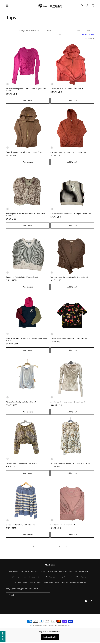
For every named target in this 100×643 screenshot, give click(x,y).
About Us (63, 571)
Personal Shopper (28, 577)
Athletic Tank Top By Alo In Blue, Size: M (21, 402)
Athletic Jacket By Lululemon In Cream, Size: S (67, 402)
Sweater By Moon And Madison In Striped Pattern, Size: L (71, 213)
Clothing (34, 571)
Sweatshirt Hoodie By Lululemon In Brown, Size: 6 (24, 152)
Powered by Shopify (64, 625)
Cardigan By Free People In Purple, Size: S (21, 463)
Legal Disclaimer (61, 582)
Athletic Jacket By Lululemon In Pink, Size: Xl (67, 89)
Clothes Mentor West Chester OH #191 (46, 625)
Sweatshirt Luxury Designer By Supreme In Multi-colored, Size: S (27, 339)
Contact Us (50, 577)
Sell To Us (73, 571)
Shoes (42, 571)
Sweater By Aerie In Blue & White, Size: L (21, 525)
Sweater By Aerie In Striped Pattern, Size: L (22, 277)
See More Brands (88, 34)
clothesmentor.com (78, 582)
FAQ (39, 582)
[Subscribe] (47, 595)
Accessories (52, 571)
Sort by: (22, 30)
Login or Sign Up (50, 637)
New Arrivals (13, 571)
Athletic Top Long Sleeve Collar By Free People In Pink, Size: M (26, 90)
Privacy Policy (62, 577)
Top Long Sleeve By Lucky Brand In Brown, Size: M (69, 277)
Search (32, 582)
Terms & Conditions (78, 577)
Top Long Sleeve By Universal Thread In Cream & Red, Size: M (26, 215)
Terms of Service (20, 582)
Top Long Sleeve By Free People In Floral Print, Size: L (70, 463)
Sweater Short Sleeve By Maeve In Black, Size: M (68, 338)
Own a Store (48, 582)
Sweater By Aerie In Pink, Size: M (62, 525)
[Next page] (66, 546)
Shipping (15, 577)
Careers (41, 577)
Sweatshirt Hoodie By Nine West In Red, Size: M (68, 152)
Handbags (25, 571)
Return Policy (84, 571)
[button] (7, 5)
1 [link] (33, 546)
